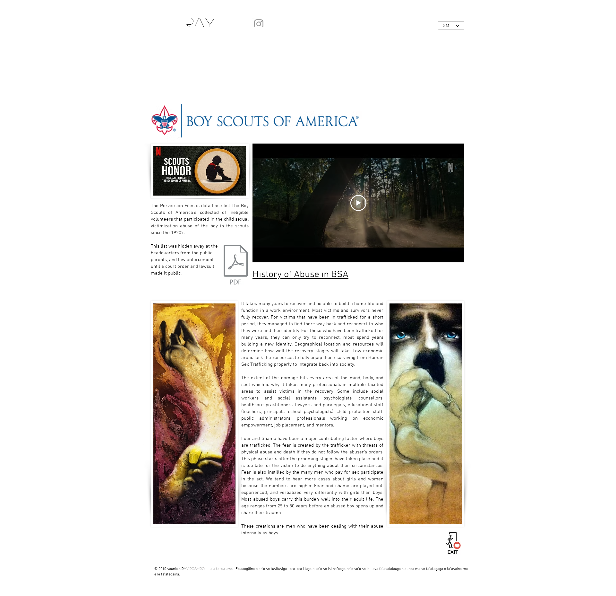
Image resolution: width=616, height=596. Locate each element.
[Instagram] (258, 24)
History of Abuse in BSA (300, 275)
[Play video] (358, 203)
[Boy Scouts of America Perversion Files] (235, 265)
